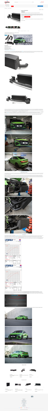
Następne (42, 9)
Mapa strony (24, 405)
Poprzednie (40, 9)
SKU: (10, 374)
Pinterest (24, 20)
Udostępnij (23, 20)
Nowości (24, 404)
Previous (4, 387)
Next (43, 387)
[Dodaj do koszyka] (18, 376)
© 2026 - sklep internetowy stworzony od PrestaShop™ (24, 409)
